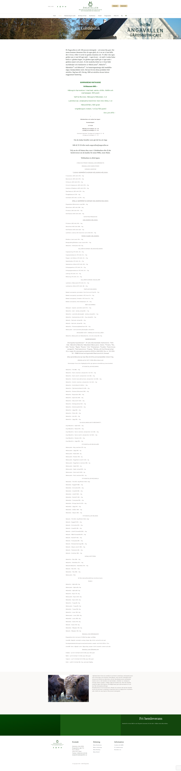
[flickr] (65, 6)
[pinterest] (62, 6)
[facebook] (57, 6)
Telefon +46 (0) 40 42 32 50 (79, 753)
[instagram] (60, 6)
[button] (122, 15)
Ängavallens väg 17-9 (78, 748)
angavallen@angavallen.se (79, 754)
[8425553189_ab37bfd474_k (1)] (57, 740)
